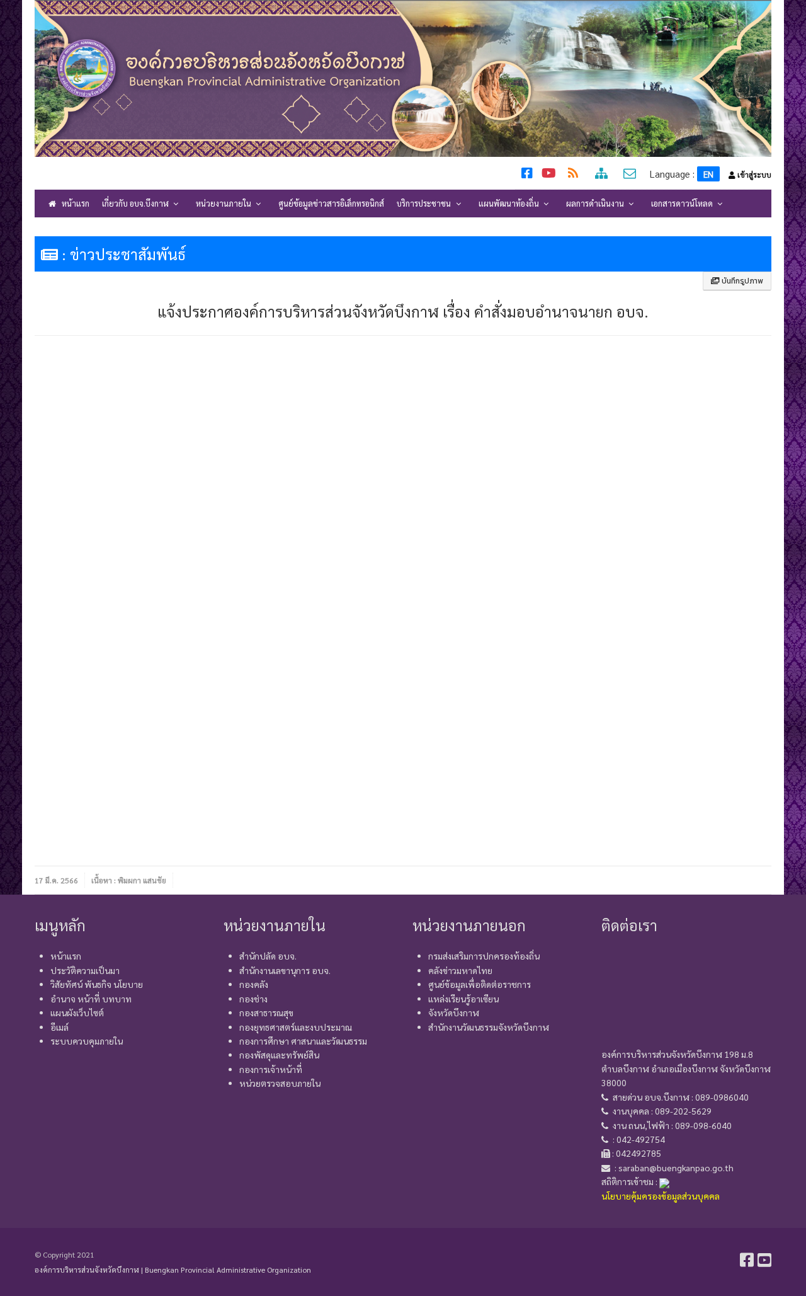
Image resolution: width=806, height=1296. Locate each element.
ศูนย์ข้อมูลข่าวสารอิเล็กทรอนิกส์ (331, 203)
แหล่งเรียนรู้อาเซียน (463, 998)
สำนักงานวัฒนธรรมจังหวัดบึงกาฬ (488, 1027)
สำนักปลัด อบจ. (268, 955)
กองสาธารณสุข (266, 1012)
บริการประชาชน (425, 203)
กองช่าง (253, 998)
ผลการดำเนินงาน (596, 203)
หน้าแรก (74, 203)
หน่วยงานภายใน (224, 203)
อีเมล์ (59, 1027)
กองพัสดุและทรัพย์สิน (279, 1054)
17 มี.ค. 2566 (56, 880)
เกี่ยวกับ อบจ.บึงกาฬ (136, 203)
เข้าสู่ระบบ (753, 174)
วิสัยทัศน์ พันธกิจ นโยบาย (96, 984)
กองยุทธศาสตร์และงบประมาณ (295, 1027)
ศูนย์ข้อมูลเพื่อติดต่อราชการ (479, 984)
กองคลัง (253, 984)
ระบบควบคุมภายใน (86, 1041)
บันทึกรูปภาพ (741, 281)
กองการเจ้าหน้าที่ (270, 1069)
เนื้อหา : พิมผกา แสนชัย (128, 880)
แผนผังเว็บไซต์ (77, 1012)
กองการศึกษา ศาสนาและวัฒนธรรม (303, 1041)
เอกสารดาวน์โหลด (683, 203)
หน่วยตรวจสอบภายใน (280, 1083)
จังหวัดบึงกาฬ (453, 1012)
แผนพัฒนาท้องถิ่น (510, 203)
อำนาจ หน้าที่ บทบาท (91, 998)
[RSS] (574, 174)
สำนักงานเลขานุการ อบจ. (285, 970)
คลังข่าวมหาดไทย (460, 970)
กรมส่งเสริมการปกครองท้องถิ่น (484, 955)
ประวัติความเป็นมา (85, 970)
